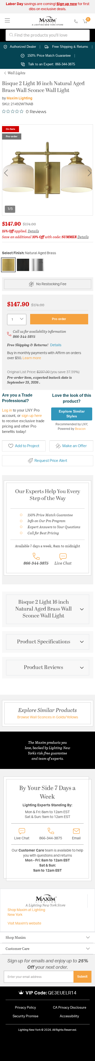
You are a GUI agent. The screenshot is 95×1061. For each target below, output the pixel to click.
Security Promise (25, 1016)
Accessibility (69, 1016)
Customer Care (17, 948)
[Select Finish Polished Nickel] (37, 265)
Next (89, 172)
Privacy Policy (25, 1007)
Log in (7, 410)
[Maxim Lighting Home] (47, 21)
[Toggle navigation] (7, 20)
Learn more (32, 358)
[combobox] (48, 35)
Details (33, 231)
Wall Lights (16, 72)
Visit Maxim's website (24, 923)
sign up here (32, 415)
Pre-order (59, 319)
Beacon (80, 429)
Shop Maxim (16, 937)
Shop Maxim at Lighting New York (26, 912)
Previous (6, 172)
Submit (82, 976)
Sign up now (66, 4)
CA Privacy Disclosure (69, 1007)
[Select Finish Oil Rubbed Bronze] (23, 265)
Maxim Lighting (19, 98)
